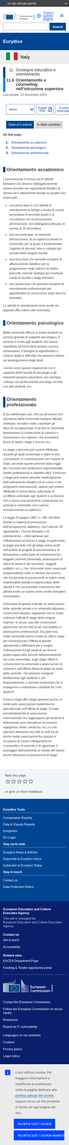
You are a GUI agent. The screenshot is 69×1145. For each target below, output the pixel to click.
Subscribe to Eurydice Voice (22, 859)
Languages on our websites (22, 1035)
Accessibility (11, 947)
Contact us (10, 880)
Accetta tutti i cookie (34, 1124)
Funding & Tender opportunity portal (27, 967)
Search (58, 27)
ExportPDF (42, 109)
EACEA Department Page (20, 960)
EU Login (9, 837)
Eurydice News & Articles (20, 852)
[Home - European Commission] (20, 16)
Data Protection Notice (18, 886)
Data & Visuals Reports (19, 824)
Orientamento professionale (30, 153)
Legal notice (11, 1056)
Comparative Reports (17, 817)
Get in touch (11, 940)
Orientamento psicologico (28, 147)
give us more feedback (25, 791)
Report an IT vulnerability (20, 1026)
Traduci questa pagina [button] (48, 15)
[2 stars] (10, 781)
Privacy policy (12, 1049)
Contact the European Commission (27, 1002)
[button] (61, 15)
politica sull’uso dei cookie (34, 1095)
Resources (10, 1019)
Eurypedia (10, 831)
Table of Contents (20, 124)
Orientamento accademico (29, 142)
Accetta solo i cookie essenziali (41, 1135)
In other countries (49, 124)
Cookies (8, 1042)
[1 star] (8, 781)
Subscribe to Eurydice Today (22, 865)
